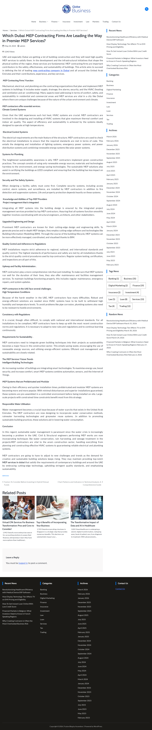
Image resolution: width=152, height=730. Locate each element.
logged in (23, 563)
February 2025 (113, 179)
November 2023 (113, 239)
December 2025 (113, 149)
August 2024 (112, 205)
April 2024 (111, 222)
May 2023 (111, 260)
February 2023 (113, 265)
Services (5, 475)
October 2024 (112, 196)
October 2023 (112, 243)
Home (33, 22)
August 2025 (112, 162)
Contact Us (116, 22)
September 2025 (113, 158)
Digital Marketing (114, 89)
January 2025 (112, 183)
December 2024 (113, 188)
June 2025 (111, 171)
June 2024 (111, 213)
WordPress (98, 726)
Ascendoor (79, 726)
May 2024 (111, 218)
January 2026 (112, 145)
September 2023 (113, 247)
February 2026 (113, 141)
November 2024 (113, 192)
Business (42, 22)
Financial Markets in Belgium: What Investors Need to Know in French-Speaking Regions (16, 614)
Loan (109, 111)
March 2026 (111, 136)
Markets (96, 22)
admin (22, 46)
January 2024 (112, 230)
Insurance (66, 22)
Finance (54, 22)
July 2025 (110, 166)
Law (87, 22)
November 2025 (113, 153)
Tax (108, 119)
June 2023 (111, 256)
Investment (78, 22)
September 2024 (113, 200)
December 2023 (113, 235)
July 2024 (110, 209)
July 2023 (110, 252)
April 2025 (111, 175)
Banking (110, 81)
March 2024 (111, 226)
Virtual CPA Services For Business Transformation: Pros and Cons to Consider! (18, 525)
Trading (106, 22)
